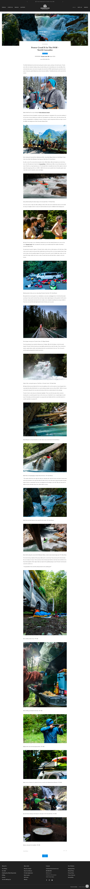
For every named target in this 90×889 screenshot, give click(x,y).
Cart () (80, 7)
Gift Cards (26, 877)
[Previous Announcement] (27, 1)
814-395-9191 (49, 870)
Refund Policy (71, 870)
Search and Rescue (28, 870)
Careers (3, 877)
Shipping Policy (71, 868)
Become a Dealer (27, 868)
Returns (25, 879)
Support (23, 7)
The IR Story (4, 868)
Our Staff (4, 870)
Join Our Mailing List (6, 879)
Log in (74, 7)
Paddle (4, 7)
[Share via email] (66, 850)
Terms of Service (71, 875)
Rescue (17, 7)
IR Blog (3, 875)
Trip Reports (45, 44)
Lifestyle (10, 7)
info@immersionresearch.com (52, 868)
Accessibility (70, 877)
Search (86, 7)
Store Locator (27, 875)
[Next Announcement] (63, 1)
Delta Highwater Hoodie (44, 112)
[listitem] (45, 1)
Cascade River (42, 164)
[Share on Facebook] (64, 850)
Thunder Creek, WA (45, 56)
